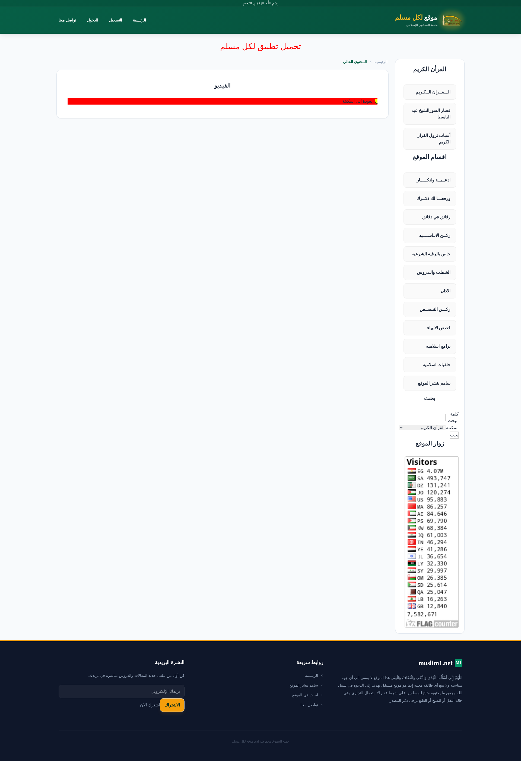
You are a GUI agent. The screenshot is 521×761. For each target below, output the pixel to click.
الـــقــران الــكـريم (433, 92)
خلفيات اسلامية (436, 364)
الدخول (92, 20)
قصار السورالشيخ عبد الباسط (431, 113)
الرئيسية (139, 20)
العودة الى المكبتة (358, 101)
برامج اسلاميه (438, 346)
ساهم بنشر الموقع (434, 383)
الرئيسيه (311, 675)
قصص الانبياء (438, 327)
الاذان (445, 290)
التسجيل (115, 20)
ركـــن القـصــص (435, 309)
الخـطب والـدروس (433, 272)
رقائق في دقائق (436, 217)
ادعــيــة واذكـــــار (433, 180)
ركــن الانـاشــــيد (434, 235)
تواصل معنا (67, 20)
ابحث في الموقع (305, 695)
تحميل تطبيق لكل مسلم (260, 46)
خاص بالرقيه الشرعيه (431, 253)
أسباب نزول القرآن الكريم (433, 138)
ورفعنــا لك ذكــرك (433, 198)
